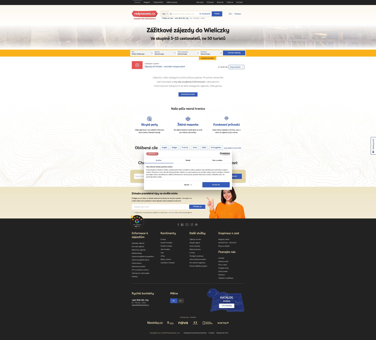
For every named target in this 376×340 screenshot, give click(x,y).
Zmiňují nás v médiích (188, 317)
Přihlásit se (197, 206)
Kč (174, 301)
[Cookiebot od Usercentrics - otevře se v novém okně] (221, 153)
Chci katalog (227, 306)
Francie (185, 148)
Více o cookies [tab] (217, 160)
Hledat (217, 14)
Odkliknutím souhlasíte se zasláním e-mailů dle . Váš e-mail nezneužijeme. (163, 212)
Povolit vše (216, 185)
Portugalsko (216, 148)
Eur (180, 301)
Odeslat (234, 176)
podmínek (170, 212)
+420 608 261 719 (181, 18)
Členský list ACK (222, 333)
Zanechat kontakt (188, 94)
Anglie (164, 148)
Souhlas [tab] (158, 160)
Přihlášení (237, 14)
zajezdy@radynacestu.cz (140, 305)
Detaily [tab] (188, 160)
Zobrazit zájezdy (234, 53)
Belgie (174, 148)
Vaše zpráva (139, 174)
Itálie (204, 148)
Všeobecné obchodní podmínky (195, 333)
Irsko (195, 148)
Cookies (211, 333)
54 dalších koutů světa (233, 148)
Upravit (186, 185)
